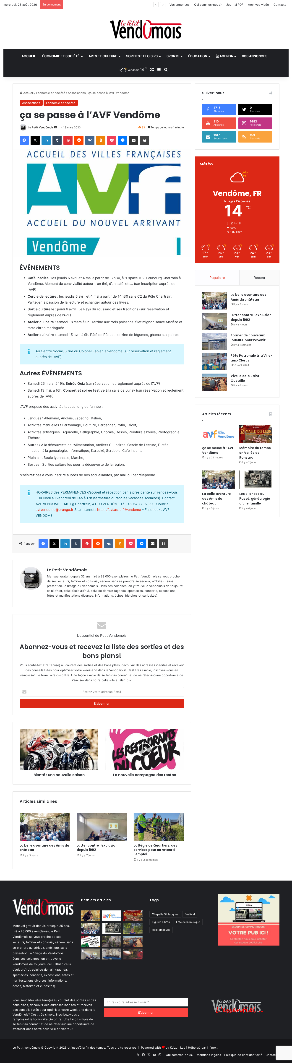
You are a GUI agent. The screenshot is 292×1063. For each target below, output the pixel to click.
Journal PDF (234, 4)
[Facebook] (24, 140)
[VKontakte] (89, 140)
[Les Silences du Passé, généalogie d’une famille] (255, 479)
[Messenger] (122, 140)
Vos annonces (179, 4)
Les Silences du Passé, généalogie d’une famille (254, 498)
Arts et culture (103, 56)
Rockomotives (161, 929)
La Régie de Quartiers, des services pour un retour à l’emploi (155, 849)
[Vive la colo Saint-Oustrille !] (214, 382)
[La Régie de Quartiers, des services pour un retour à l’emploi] (159, 827)
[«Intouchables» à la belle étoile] (90, 915)
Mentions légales (209, 1055)
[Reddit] (78, 140)
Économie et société (61, 56)
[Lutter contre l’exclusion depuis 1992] (102, 827)
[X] (35, 140)
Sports (173, 56)
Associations (77, 93)
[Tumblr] (57, 140)
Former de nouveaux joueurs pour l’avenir (248, 337)
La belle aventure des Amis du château (44, 847)
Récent (259, 277)
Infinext (212, 1047)
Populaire (217, 277)
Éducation (197, 56)
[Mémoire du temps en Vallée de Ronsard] (255, 434)
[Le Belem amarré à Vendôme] (112, 954)
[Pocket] (111, 140)
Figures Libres (161, 922)
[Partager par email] (133, 140)
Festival (190, 914)
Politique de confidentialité (243, 1055)
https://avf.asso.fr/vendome (119, 509)
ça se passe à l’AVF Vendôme (218, 450)
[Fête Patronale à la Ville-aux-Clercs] (214, 361)
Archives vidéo (258, 4)
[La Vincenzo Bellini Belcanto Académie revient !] (133, 954)
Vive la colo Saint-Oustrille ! (246, 378)
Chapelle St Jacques (165, 914)
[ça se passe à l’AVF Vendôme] (218, 434)
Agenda (226, 56)
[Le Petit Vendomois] (146, 29)
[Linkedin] (46, 140)
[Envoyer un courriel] (55, 127)
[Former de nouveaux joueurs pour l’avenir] (214, 341)
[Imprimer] (144, 140)
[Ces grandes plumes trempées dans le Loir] (112, 941)
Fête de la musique (188, 922)
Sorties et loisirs (142, 56)
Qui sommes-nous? (208, 4)
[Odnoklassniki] (100, 140)
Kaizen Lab (177, 1047)
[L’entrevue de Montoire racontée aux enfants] (133, 928)
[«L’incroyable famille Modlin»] (90, 941)
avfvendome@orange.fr (54, 509)
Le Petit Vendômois (41, 127)
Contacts (280, 4)
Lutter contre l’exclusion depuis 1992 (91, 4)
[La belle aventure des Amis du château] (45, 827)
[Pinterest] (68, 140)
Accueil (28, 56)
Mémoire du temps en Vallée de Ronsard (255, 453)
